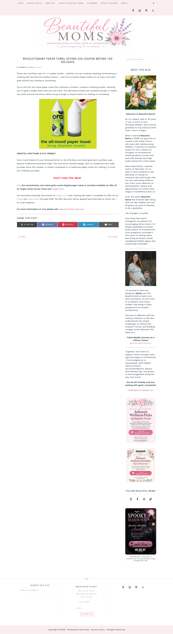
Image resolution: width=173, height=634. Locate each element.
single (20, 199)
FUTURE (112, 237)
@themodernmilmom (140, 343)
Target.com (58, 189)
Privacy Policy (98, 629)
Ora (19, 185)
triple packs (33, 199)
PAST (22, 237)
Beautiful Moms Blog (86, 33)
